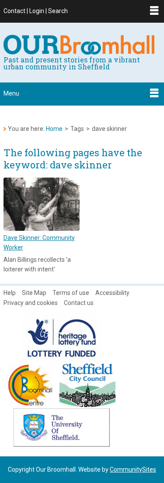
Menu (11, 93)
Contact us (79, 302)
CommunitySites (133, 469)
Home (54, 128)
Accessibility (112, 292)
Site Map (34, 292)
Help (9, 292)
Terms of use (70, 292)
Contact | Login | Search (35, 10)
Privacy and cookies (30, 302)
